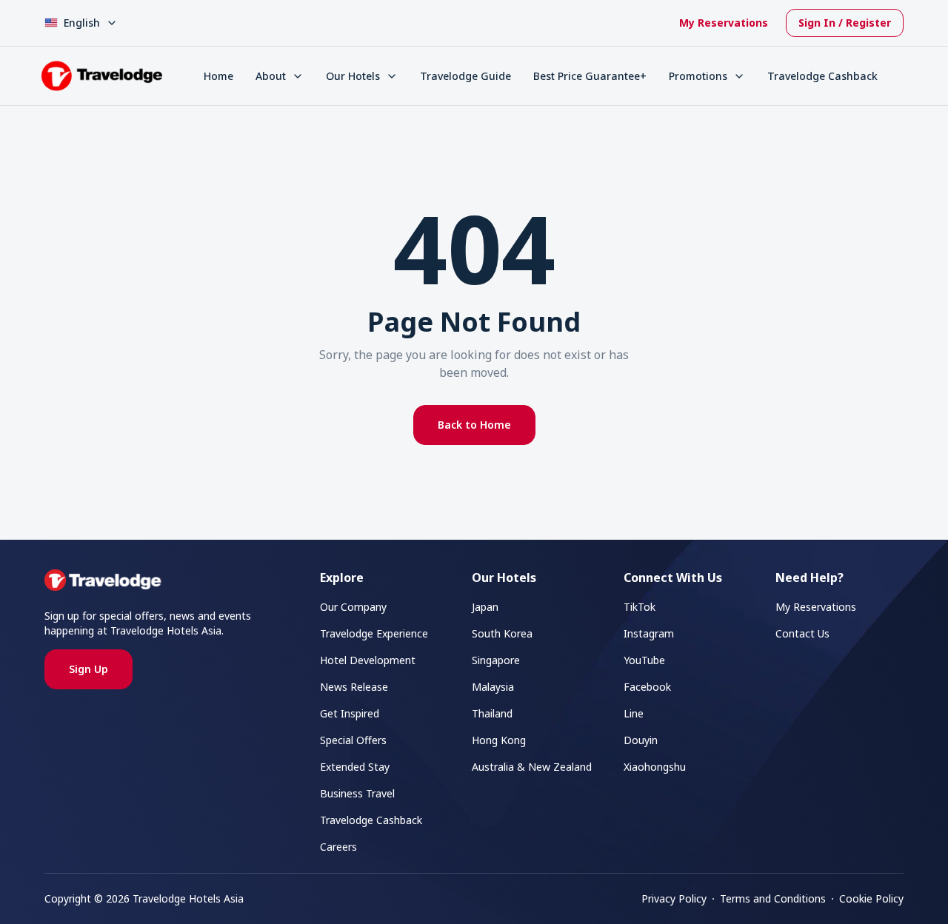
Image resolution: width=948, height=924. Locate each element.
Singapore (496, 660)
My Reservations (723, 23)
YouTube (644, 660)
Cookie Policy (871, 898)
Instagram (649, 633)
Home (218, 76)
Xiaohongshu (655, 767)
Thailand (492, 713)
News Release (354, 687)
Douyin (641, 740)
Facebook (647, 687)
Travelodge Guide (465, 76)
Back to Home (474, 425)
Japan (485, 607)
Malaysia (493, 687)
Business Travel (357, 793)
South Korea (502, 633)
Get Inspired (349, 713)
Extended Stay (355, 767)
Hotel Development (367, 660)
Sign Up (88, 669)
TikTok (639, 607)
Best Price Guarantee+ (590, 76)
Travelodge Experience (374, 633)
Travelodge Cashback (822, 76)
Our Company (353, 607)
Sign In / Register (844, 23)
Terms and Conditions (773, 898)
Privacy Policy (674, 898)
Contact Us (802, 633)
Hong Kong (499, 740)
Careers (338, 847)
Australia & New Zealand (532, 767)
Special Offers (353, 740)
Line (634, 713)
